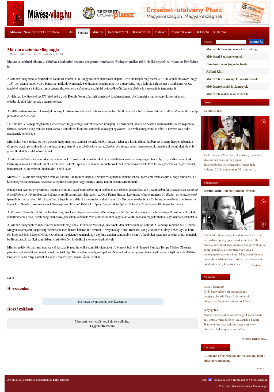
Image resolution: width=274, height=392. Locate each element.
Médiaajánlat (259, 380)
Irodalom (160, 32)
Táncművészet (141, 32)
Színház (83, 32)
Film (70, 32)
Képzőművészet (118, 32)
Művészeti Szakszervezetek (224, 56)
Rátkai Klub (214, 71)
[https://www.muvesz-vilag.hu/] (40, 25)
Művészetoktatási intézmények (227, 86)
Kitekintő (203, 32)
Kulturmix (219, 32)
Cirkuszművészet (181, 32)
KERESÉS (256, 42)
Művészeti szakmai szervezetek (227, 94)
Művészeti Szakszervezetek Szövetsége (35, 32)
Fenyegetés (211, 310)
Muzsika (97, 32)
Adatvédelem (222, 380)
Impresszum (240, 380)
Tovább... (256, 265)
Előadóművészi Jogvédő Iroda (227, 64)
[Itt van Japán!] (228, 133)
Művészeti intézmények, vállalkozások (232, 79)
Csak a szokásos (214, 287)
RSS (204, 380)
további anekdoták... (254, 338)
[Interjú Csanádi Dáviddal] (228, 213)
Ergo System (61, 380)
